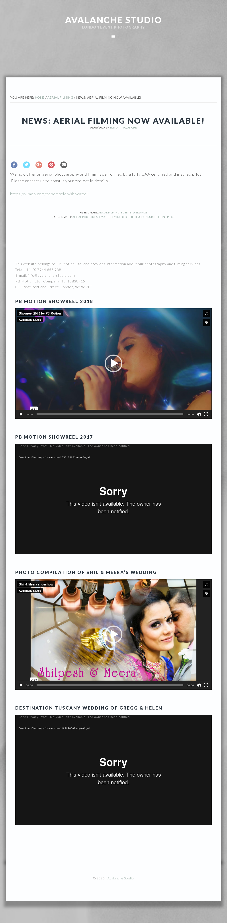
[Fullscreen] (206, 414)
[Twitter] (27, 164)
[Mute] (199, 414)
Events (126, 212)
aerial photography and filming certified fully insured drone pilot (123, 217)
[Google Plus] (39, 164)
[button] (113, 363)
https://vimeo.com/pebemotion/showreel (49, 193)
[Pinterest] (51, 164)
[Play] (21, 414)
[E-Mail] (64, 164)
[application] (113, 363)
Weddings (140, 212)
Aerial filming (109, 212)
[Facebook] (14, 164)
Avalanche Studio (113, 20)
